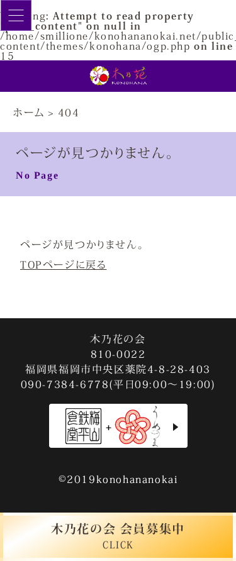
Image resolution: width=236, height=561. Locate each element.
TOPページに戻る (63, 264)
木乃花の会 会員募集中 (118, 535)
